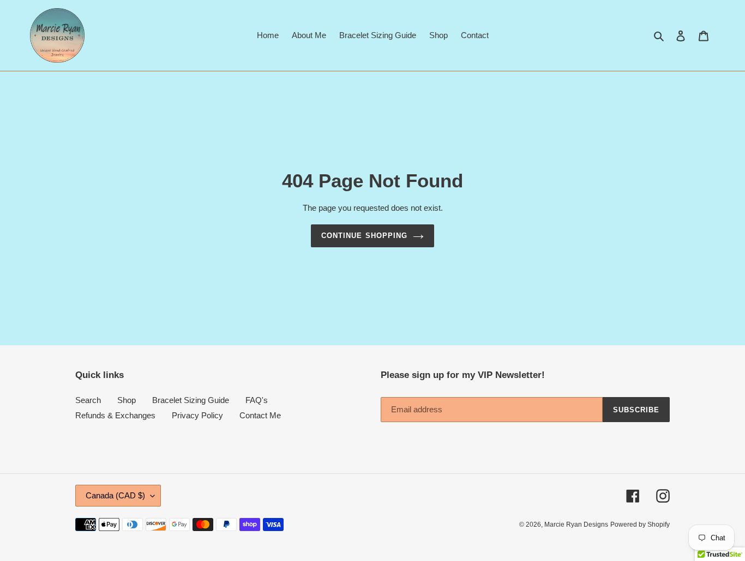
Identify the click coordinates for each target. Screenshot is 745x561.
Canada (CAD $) (115, 495)
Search (88, 400)
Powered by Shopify (640, 524)
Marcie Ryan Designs (576, 524)
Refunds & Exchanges (115, 415)
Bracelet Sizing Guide (190, 400)
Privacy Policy (197, 415)
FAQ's (256, 400)
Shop (126, 400)
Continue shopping (364, 235)
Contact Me (260, 415)
